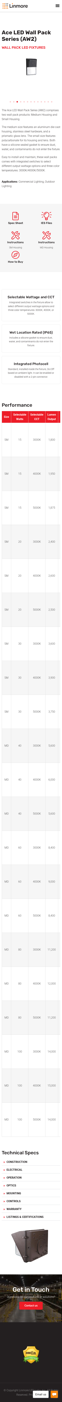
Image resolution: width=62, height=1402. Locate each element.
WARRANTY (14, 1209)
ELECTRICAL (14, 1169)
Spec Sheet (15, 223)
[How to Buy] (15, 255)
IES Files (46, 223)
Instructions (15, 242)
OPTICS (11, 1185)
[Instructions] (15, 236)
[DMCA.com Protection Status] (31, 1354)
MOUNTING (14, 1193)
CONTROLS (14, 1201)
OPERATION (14, 1177)
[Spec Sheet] (15, 216)
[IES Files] (46, 216)
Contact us (31, 1305)
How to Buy (15, 261)
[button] (10, 101)
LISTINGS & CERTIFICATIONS (25, 1217)
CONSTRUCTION (17, 1162)
